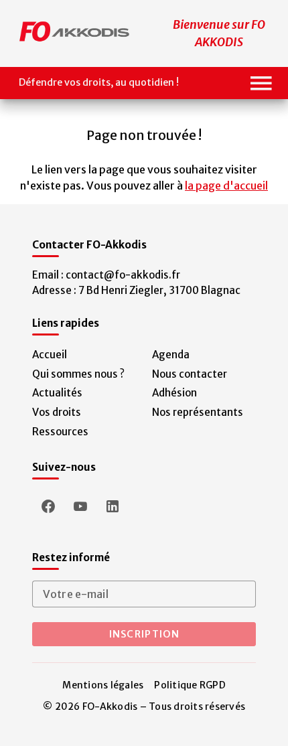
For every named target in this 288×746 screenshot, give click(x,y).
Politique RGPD (190, 685)
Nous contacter (189, 374)
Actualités (57, 392)
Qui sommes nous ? (78, 374)
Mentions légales (102, 685)
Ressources (60, 431)
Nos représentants (197, 412)
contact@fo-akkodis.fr (123, 275)
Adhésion (174, 392)
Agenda (171, 354)
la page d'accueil (226, 185)
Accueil (49, 354)
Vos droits (56, 412)
